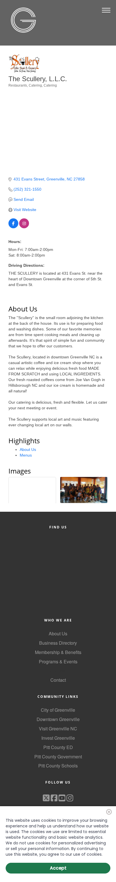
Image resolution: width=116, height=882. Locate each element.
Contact (58, 680)
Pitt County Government (58, 756)
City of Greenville (58, 710)
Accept (58, 868)
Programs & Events (58, 661)
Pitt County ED (58, 747)
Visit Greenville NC (58, 728)
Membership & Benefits (58, 652)
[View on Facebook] (13, 227)
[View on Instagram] (24, 227)
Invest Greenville (58, 738)
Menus (26, 455)
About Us (28, 449)
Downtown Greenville (58, 719)
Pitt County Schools (58, 765)
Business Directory (58, 643)
